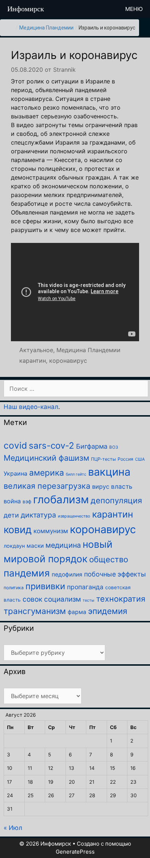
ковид (18, 530)
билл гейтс (76, 474)
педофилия (67, 574)
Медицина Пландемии (46, 28)
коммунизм (50, 531)
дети (11, 515)
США (140, 459)
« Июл (13, 827)
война (12, 501)
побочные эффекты (115, 574)
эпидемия (107, 611)
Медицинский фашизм (46, 458)
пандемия (27, 573)
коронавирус (68, 360)
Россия (125, 459)
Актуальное (36, 350)
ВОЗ (113, 447)
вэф (27, 501)
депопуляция (116, 500)
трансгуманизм (35, 611)
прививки (45, 586)
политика (14, 587)
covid (15, 445)
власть (122, 486)
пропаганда (85, 587)
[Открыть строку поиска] (106, 9)
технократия (120, 598)
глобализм (61, 499)
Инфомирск (25, 9)
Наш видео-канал (31, 406)
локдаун (14, 546)
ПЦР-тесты (103, 459)
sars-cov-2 (51, 445)
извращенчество (74, 516)
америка (46, 472)
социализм (62, 599)
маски (35, 545)
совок (32, 599)
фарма (77, 612)
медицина (63, 545)
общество (108, 559)
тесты (88, 600)
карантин (32, 360)
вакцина (109, 471)
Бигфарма (91, 446)
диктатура (38, 515)
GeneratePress (75, 851)
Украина (15, 473)
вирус (100, 486)
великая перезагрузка (47, 486)
